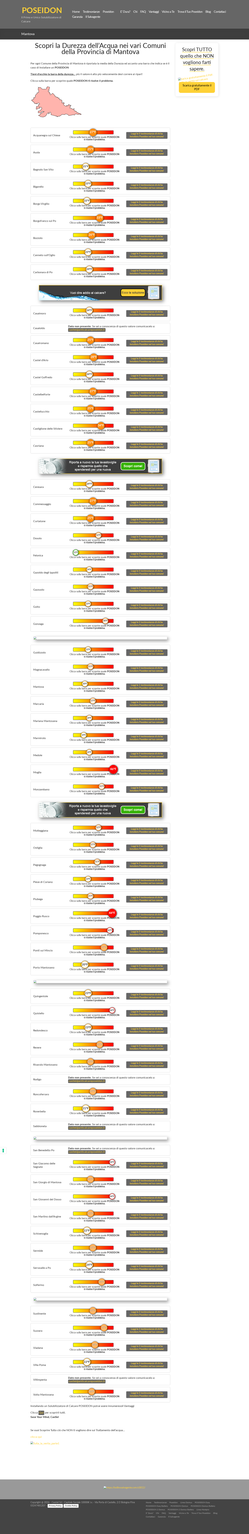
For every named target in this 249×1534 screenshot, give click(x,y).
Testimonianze (91, 11)
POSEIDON (42, 11)
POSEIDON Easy (202, 1502)
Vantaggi (154, 11)
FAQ (143, 11)
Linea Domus (186, 1502)
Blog (208, 11)
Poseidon (108, 11)
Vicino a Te (168, 11)
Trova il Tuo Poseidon (190, 11)
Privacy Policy (55, 1506)
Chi (135, 11)
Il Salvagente (93, 16)
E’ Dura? (125, 11)
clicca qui (36, 1437)
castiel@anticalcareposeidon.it (87, 329)
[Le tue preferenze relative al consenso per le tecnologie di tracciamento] (3, 1150)
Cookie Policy (71, 1506)
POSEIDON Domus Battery (203, 1506)
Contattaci (220, 11)
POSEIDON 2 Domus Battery (181, 1510)
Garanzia (77, 16)
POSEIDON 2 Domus (155, 1510)
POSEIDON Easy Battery (157, 1506)
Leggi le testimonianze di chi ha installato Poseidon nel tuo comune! (147, 135)
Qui (41, 1412)
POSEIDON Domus (179, 1506)
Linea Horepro (202, 1510)
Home (76, 11)
